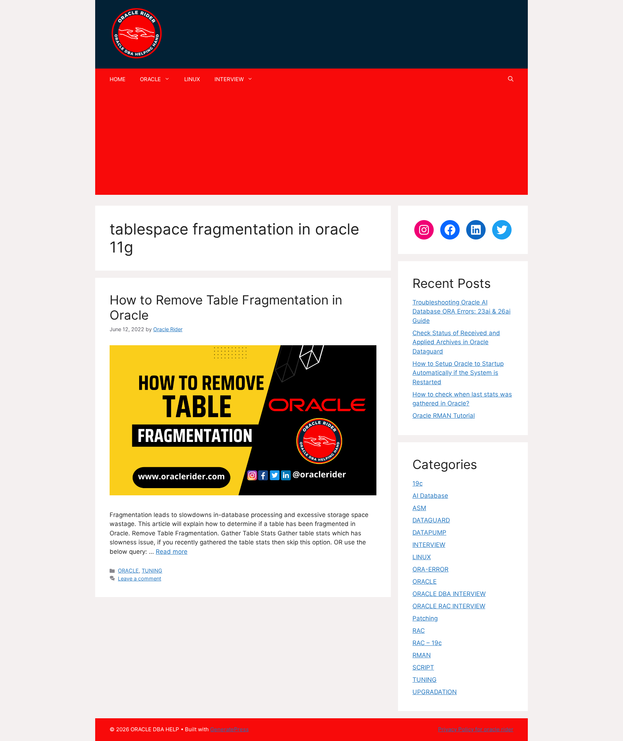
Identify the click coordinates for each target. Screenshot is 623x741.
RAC (418, 630)
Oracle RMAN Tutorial (443, 415)
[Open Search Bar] (511, 79)
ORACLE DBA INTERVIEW (449, 593)
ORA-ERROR (430, 569)
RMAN (421, 655)
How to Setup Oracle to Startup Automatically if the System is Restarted (458, 373)
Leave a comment (139, 578)
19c (417, 483)
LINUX (192, 79)
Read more (171, 551)
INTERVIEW (229, 79)
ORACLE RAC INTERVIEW (448, 606)
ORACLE (150, 79)
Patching (425, 618)
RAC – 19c (427, 642)
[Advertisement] (311, 144)
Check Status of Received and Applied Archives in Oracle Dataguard (456, 342)
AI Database (430, 495)
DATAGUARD (431, 520)
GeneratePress (229, 729)
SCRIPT (423, 667)
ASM (419, 508)
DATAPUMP (429, 532)
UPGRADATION (434, 692)
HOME (117, 79)
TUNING (152, 570)
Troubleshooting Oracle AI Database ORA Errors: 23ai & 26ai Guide (461, 311)
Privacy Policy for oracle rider (475, 729)
